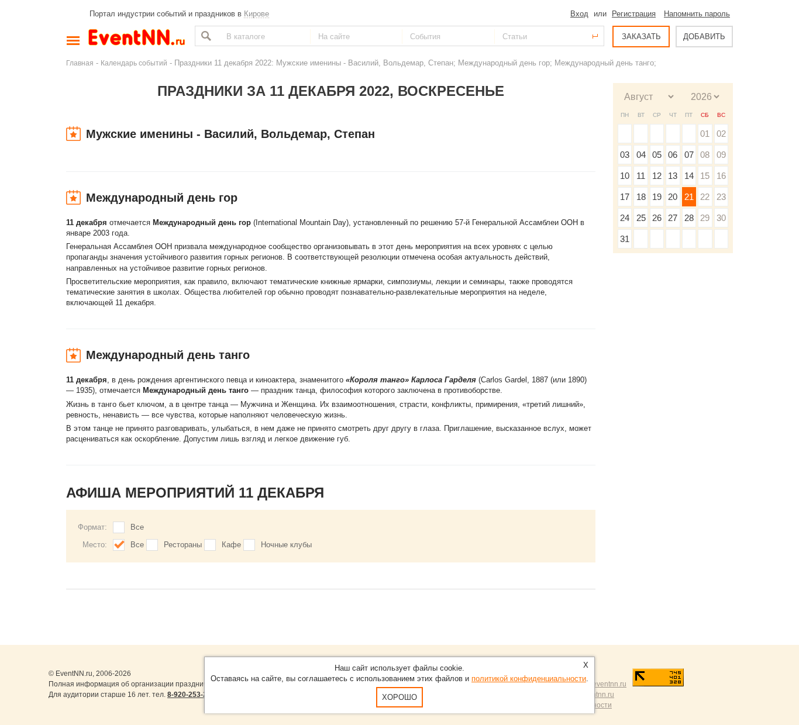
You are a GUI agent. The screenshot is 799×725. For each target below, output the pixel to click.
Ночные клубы (286, 544)
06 (672, 155)
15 (705, 176)
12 (657, 176)
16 (721, 176)
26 (657, 218)
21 (689, 197)
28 (689, 218)
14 (689, 176)
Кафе (231, 544)
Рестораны (183, 544)
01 (705, 134)
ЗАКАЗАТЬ (641, 36)
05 (657, 155)
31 (624, 239)
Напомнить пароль (697, 13)
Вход (579, 13)
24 (624, 218)
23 (721, 197)
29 (705, 218)
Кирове (256, 13)
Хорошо (399, 697)
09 (721, 155)
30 (721, 218)
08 (705, 155)
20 (672, 197)
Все (137, 527)
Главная (80, 63)
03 (624, 155)
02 (721, 134)
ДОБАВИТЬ (704, 36)
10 (624, 176)
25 (641, 218)
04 (641, 155)
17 (624, 197)
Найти (204, 36)
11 (640, 176)
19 (657, 197)
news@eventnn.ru (597, 684)
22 (705, 197)
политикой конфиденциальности (528, 678)
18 (641, 197)
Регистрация (634, 13)
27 (672, 218)
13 (672, 176)
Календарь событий (134, 63)
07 (689, 155)
